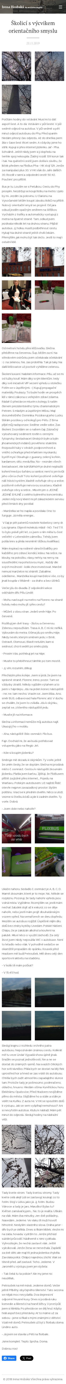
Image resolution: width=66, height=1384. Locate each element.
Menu (60, 6)
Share (11, 1358)
